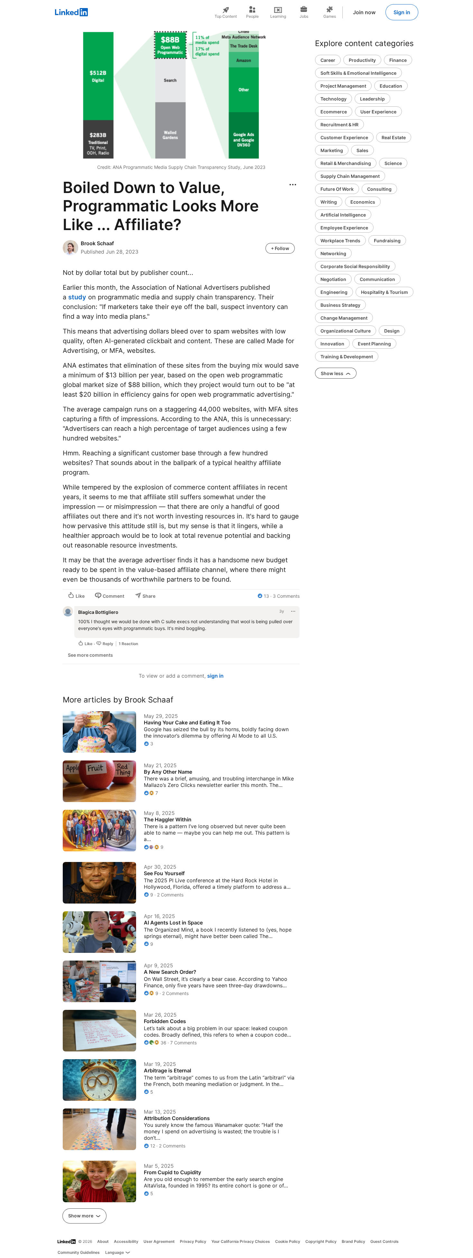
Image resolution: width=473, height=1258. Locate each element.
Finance (398, 60)
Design (392, 331)
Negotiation (333, 279)
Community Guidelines (79, 1252)
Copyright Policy (321, 1241)
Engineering (334, 292)
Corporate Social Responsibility (355, 266)
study (77, 297)
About (103, 1241)
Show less (332, 373)
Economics (362, 202)
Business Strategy (340, 305)
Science (393, 163)
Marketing (331, 150)
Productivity (362, 60)
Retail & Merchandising (345, 163)
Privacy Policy (193, 1241)
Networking (333, 253)
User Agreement (159, 1241)
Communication (377, 279)
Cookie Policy (287, 1241)
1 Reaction (128, 643)
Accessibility (126, 1241)
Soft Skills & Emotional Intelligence (358, 73)
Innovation (332, 343)
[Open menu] (293, 184)
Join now (364, 12)
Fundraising (387, 240)
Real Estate (394, 137)
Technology (333, 99)
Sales (362, 150)
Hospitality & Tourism (384, 292)
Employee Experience (344, 227)
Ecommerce (333, 111)
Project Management (343, 86)
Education (391, 86)
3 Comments (286, 596)
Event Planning (374, 343)
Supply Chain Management (350, 176)
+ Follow (280, 248)
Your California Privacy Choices (240, 1241)
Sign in (402, 12)
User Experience (378, 111)
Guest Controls (384, 1241)
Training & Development (346, 356)
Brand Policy (353, 1241)
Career (327, 60)
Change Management (343, 318)
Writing (328, 202)
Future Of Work (337, 189)
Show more (81, 1215)
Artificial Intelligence (343, 215)
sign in (215, 676)
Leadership (372, 99)
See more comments (90, 655)
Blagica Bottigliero (98, 612)
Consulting (379, 189)
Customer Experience (344, 137)
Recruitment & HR (339, 124)
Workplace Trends (340, 240)
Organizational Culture (345, 331)
